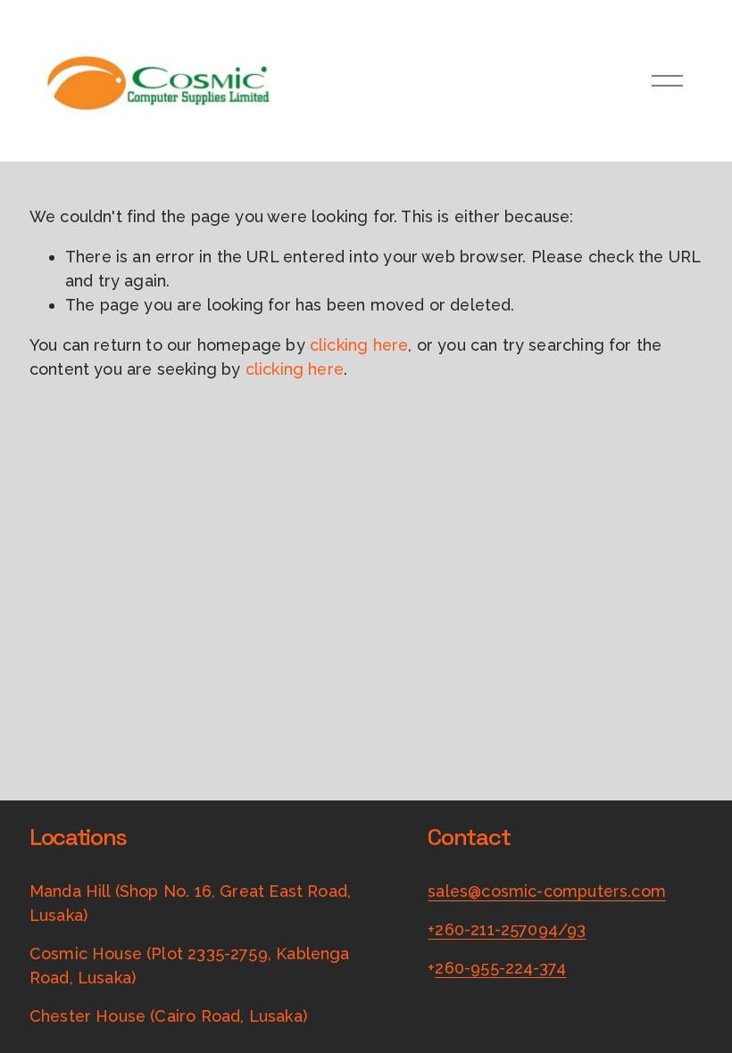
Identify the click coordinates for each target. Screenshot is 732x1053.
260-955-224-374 (500, 967)
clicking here (359, 345)
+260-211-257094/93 (507, 929)
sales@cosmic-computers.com (547, 891)
